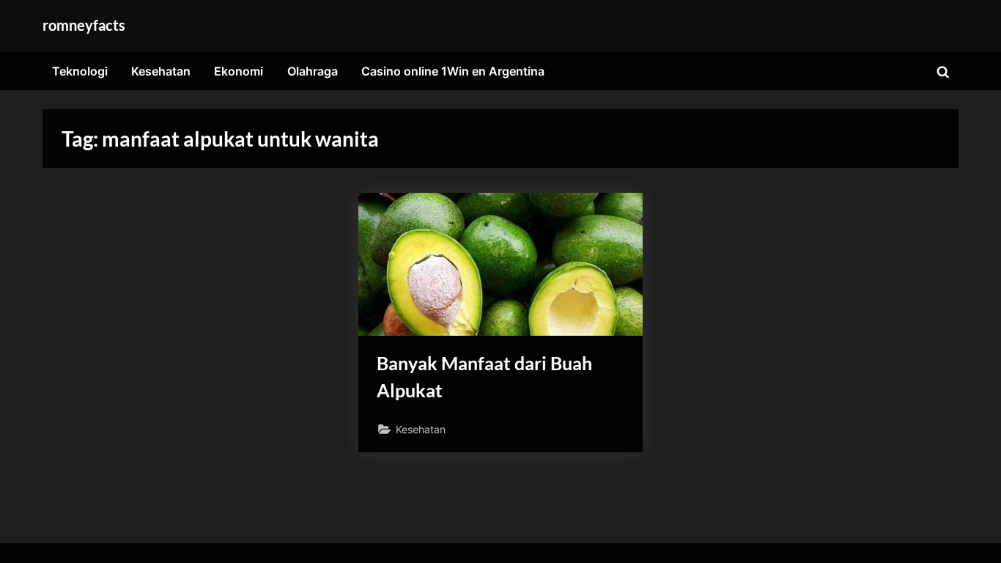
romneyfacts (84, 25)
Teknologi (80, 71)
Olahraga (312, 71)
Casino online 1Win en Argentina (452, 71)
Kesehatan (161, 71)
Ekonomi (238, 71)
